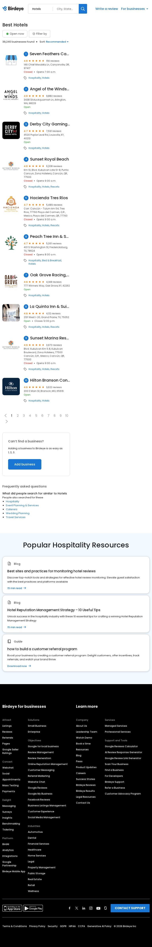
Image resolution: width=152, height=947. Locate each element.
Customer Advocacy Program (123, 793)
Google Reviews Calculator (121, 746)
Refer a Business (115, 787)
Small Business (37, 726)
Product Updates (86, 767)
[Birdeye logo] (13, 9)
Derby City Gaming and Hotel (50, 124)
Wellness (33, 891)
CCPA (81, 926)
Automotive (35, 832)
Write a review (106, 9)
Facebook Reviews (39, 799)
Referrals (7, 737)
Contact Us (83, 802)
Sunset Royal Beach (49, 159)
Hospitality (34, 77)
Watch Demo (84, 737)
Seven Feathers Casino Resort (50, 53)
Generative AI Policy (99, 926)
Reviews (7, 731)
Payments (8, 791)
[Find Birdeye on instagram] (90, 908)
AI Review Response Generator (123, 752)
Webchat (8, 767)
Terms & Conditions (14, 926)
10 (66, 415)
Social (6, 773)
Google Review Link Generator (123, 758)
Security (53, 926)
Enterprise (34, 731)
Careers (81, 773)
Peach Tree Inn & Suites (50, 236)
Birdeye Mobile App (13, 871)
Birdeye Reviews (86, 785)
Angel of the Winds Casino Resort (50, 89)
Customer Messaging (41, 770)
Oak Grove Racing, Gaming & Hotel (50, 275)
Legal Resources (86, 797)
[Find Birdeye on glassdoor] (105, 908)
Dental (32, 838)
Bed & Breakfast (51, 260)
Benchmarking (11, 823)
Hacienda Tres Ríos (49, 197)
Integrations (10, 856)
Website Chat (36, 782)
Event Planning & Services (22, 505)
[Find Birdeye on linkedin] (83, 908)
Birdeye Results (85, 791)
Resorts (54, 186)
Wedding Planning (17, 513)
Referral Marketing (39, 776)
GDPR (63, 926)
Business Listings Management (47, 805)
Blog (78, 755)
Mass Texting (10, 785)
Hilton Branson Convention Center (50, 380)
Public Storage (36, 873)
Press (79, 761)
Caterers (11, 509)
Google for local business (43, 746)
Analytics (8, 850)
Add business (24, 464)
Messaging (9, 806)
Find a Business (114, 770)
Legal (31, 861)
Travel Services (16, 517)
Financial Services (38, 843)
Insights (7, 817)
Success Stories (85, 779)
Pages (6, 743)
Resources (82, 749)
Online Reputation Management (48, 764)
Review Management (41, 752)
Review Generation (39, 758)
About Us (81, 726)
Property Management (42, 867)
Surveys (7, 811)
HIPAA (72, 926)
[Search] (83, 9)
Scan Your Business (116, 764)
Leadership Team (86, 731)
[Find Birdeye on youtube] (98, 908)
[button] (7, 421)
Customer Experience (41, 811)
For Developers (114, 776)
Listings (7, 726)
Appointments (11, 779)
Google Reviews (37, 787)
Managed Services (116, 726)
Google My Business (40, 793)
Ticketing (8, 829)
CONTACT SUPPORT (130, 908)
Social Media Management (44, 817)
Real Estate (35, 879)
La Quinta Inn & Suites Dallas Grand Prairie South (50, 306)
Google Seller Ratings (10, 751)
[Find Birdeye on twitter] (76, 908)
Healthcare (34, 849)
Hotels (45, 77)
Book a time (83, 743)
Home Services (37, 855)
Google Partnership (9, 863)
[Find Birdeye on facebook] (69, 908)
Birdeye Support (114, 782)
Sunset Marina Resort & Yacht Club (50, 338)
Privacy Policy (37, 926)
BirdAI (5, 844)
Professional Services (118, 731)
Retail (31, 885)
